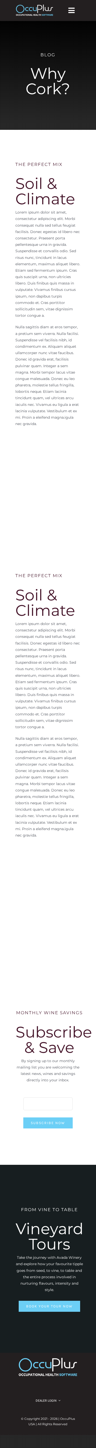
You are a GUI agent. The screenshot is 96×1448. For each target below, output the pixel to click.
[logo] (34, 6)
